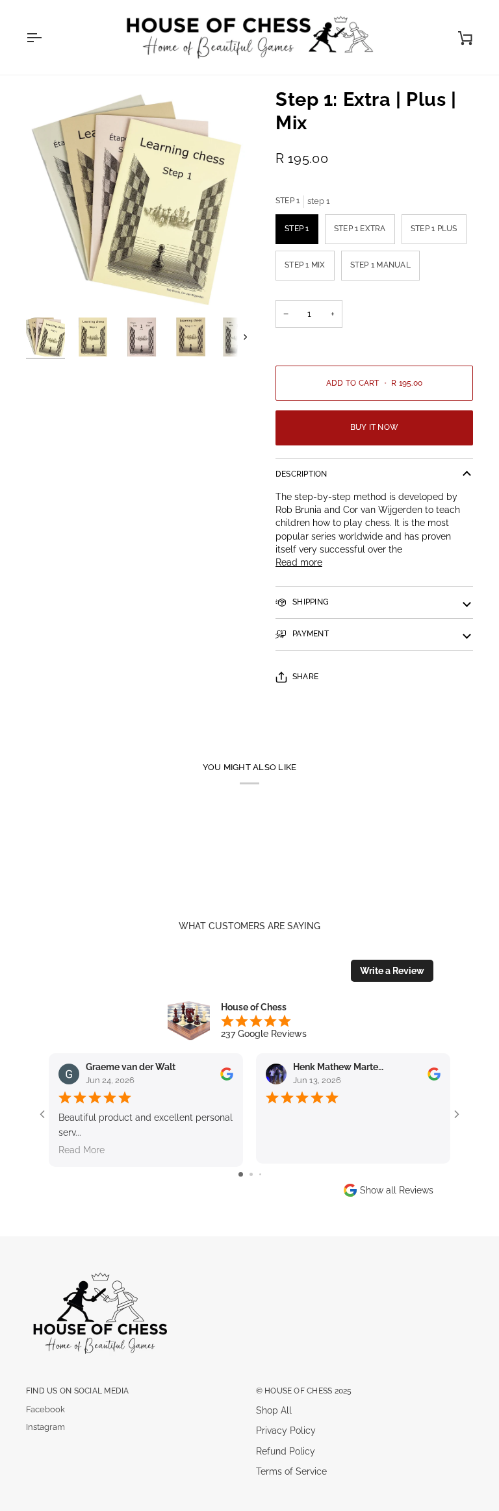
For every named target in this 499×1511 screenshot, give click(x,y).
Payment (309, 633)
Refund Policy (285, 1451)
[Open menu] (45, 37)
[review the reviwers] (226, 1074)
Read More (81, 1150)
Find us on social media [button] (77, 1390)
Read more (298, 562)
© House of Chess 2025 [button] (304, 1390)
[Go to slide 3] (260, 1174)
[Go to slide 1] (240, 1174)
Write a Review (392, 971)
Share (305, 676)
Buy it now (374, 427)
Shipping (309, 601)
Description (301, 474)
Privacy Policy (286, 1430)
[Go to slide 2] (251, 1174)
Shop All (274, 1410)
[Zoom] (138, 199)
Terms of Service (291, 1471)
